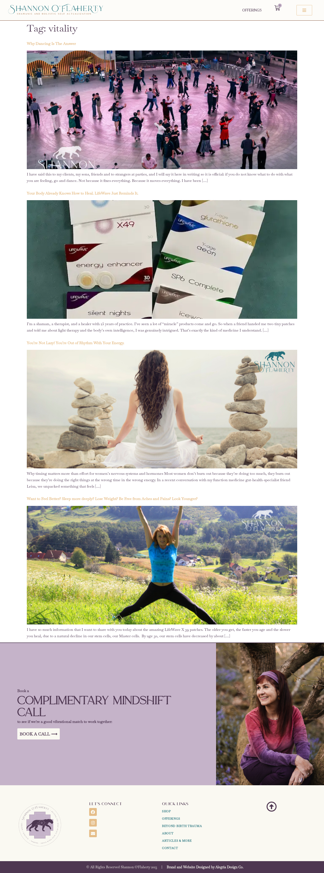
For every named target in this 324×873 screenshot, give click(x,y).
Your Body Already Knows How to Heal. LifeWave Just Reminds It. (82, 193)
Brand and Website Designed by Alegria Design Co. (205, 867)
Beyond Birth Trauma (182, 826)
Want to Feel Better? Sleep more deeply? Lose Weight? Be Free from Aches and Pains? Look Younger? (112, 498)
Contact (170, 848)
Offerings (252, 10)
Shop (166, 811)
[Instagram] (93, 823)
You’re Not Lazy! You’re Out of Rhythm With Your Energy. (75, 342)
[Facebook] (93, 812)
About (168, 833)
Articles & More (177, 841)
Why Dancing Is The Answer (51, 43)
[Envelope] (93, 833)
